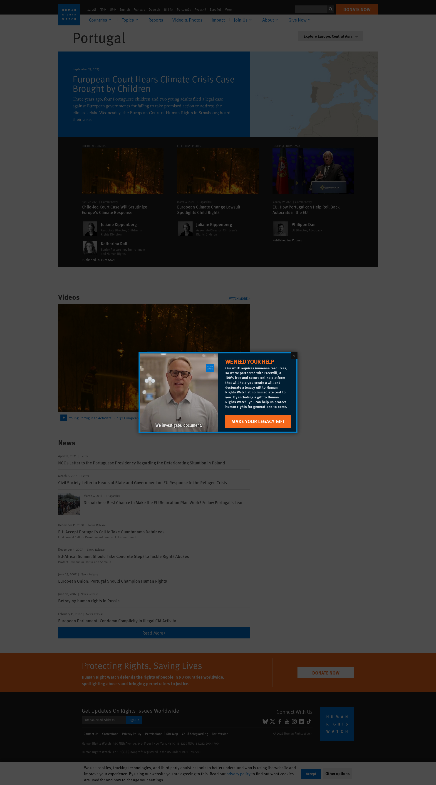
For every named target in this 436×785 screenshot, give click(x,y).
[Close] (294, 355)
